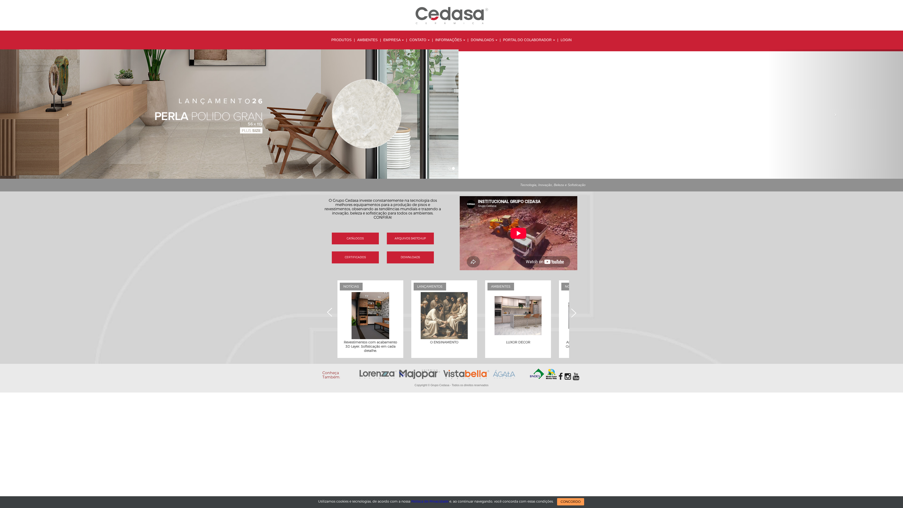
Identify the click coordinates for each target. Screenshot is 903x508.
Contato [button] (418, 40)
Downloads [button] (483, 40)
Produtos (341, 40)
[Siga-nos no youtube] (576, 376)
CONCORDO (571, 502)
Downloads (410, 257)
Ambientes (367, 40)
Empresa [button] (392, 40)
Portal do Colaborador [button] (528, 40)
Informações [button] (449, 40)
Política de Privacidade (429, 501)
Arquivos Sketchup (410, 238)
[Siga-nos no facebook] (560, 376)
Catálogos (355, 238)
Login (566, 40)
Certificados (355, 257)
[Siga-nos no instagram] (568, 376)
